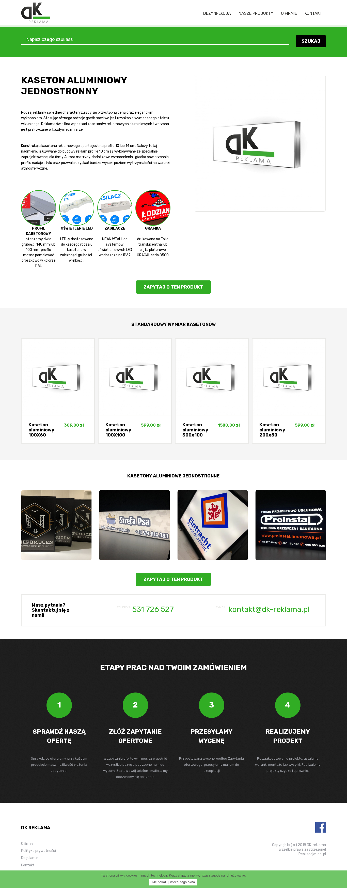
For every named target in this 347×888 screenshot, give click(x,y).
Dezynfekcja (217, 13)
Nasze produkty (256, 13)
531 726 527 (153, 609)
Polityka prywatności (38, 851)
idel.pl (321, 854)
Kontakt (313, 13)
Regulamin (29, 858)
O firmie (289, 13)
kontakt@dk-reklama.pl (269, 609)
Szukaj (311, 41)
